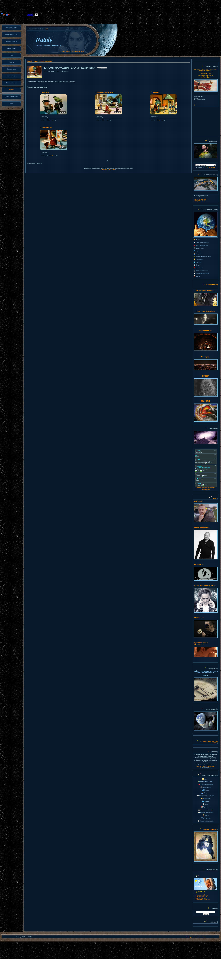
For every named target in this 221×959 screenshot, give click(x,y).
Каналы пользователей (206, 821)
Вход (82, 51)
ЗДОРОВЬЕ (205, 401)
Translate (212, 167)
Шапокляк (45, 92)
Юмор (198, 276)
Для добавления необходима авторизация (205, 488)
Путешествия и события (203, 256)
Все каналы (206, 818)
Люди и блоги (200, 248)
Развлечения (199, 259)
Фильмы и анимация (45, 61)
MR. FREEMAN (198, 565)
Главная (62, 51)
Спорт (198, 265)
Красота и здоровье (202, 245)
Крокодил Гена (47, 127)
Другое (198, 239)
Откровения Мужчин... (205, 290)
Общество (199, 254)
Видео (68, 51)
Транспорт (199, 268)
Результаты (200, 766)
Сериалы (198, 262)
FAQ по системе (201, 898)
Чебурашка (155, 92)
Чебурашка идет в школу (105, 92)
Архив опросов (210, 766)
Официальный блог (202, 895)
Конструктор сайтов (193, 937)
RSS (46, 29)
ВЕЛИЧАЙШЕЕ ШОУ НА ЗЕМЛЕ (204, 585)
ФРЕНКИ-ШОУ (198, 618)
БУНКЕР (205, 376)
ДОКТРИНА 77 (198, 501)
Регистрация (75, 51)
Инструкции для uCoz (203, 899)
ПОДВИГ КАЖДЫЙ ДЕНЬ (202, 527)
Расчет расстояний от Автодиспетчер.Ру (201, 200)
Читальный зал (205, 330)
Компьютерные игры (202, 242)
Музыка (198, 251)
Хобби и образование (202, 273)
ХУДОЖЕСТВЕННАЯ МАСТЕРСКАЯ (201, 643)
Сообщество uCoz (201, 896)
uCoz (203, 937)
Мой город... (206, 357)
